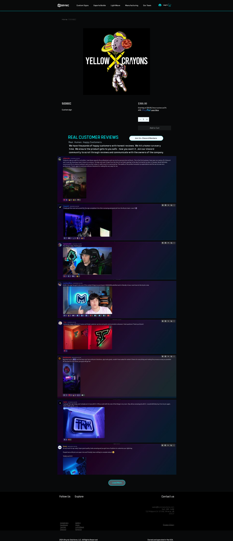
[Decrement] (140, 119)
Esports (78, 529)
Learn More (155, 110)
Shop (77, 525)
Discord (63, 529)
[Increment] (147, 119)
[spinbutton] (143, 119)
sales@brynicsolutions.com (163, 507)
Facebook (64, 525)
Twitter (63, 527)
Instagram (64, 523)
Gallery (78, 523)
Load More (117, 483)
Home (64, 19)
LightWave (79, 527)
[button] (169, 5)
